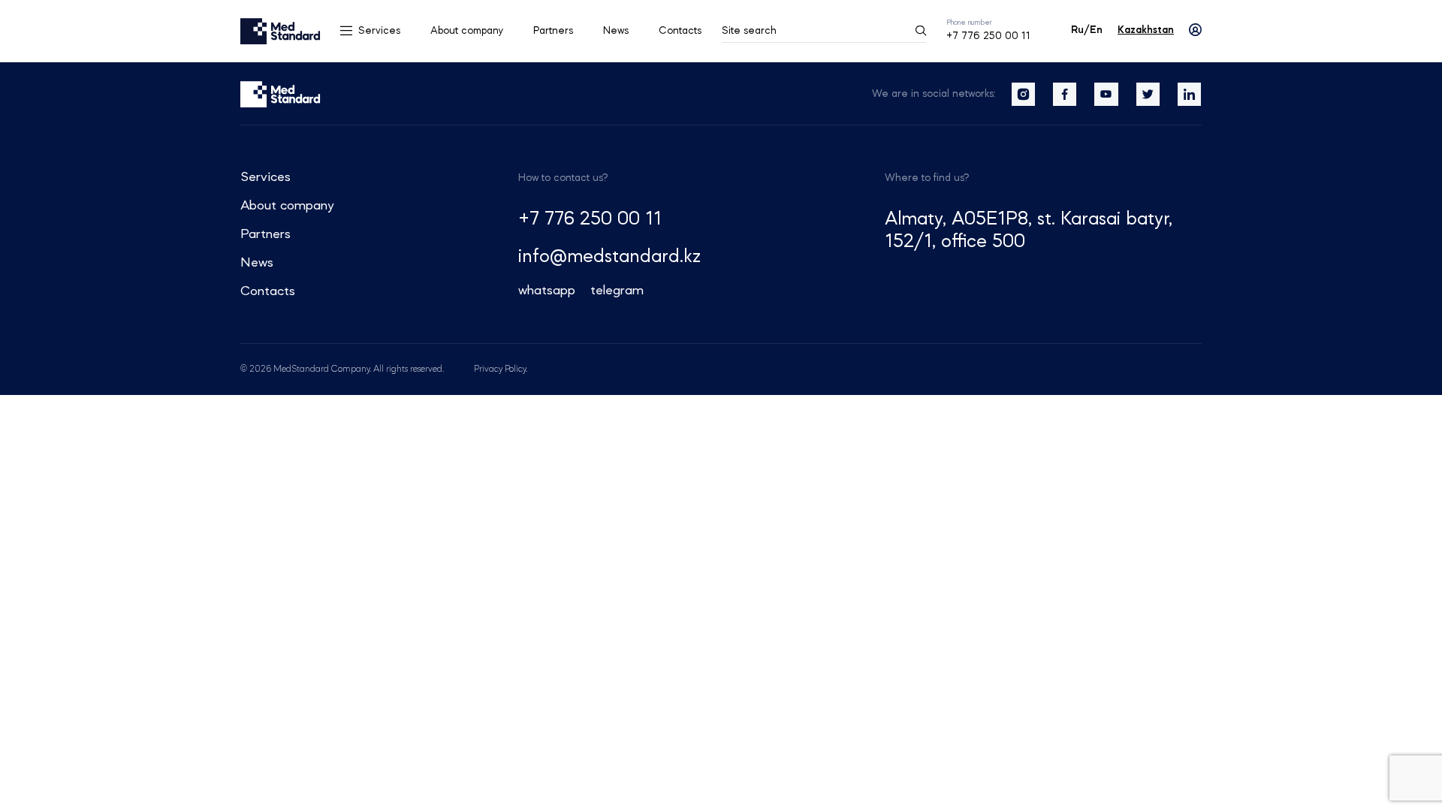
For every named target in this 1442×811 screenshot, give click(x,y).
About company (466, 31)
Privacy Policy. (500, 369)
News (616, 31)
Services (379, 31)
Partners (553, 31)
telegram (617, 290)
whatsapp (546, 290)
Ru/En (1087, 30)
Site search (749, 31)
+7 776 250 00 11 (988, 36)
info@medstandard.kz (609, 257)
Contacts (680, 31)
